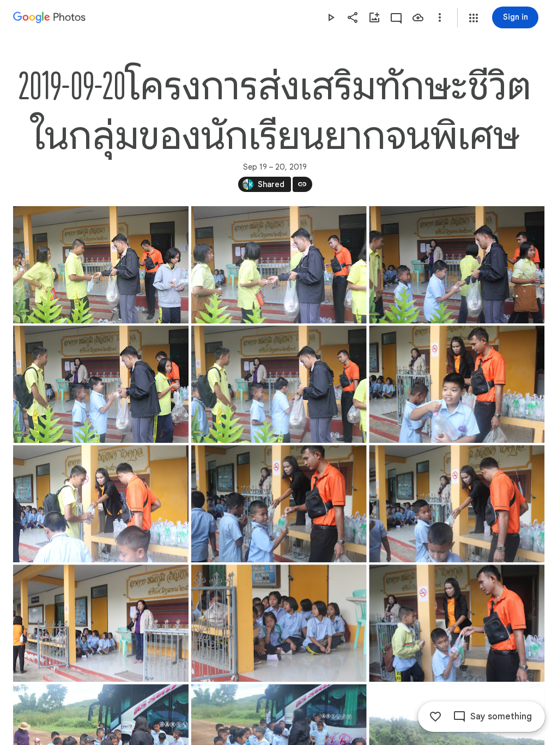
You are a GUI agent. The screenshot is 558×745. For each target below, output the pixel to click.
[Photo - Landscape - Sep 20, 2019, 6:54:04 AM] (279, 264)
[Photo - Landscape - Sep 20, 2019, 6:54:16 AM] (456, 384)
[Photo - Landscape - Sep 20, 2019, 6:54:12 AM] (279, 384)
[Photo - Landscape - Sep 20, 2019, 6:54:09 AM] (456, 264)
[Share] (352, 17)
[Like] (435, 717)
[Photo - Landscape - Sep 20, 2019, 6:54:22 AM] (279, 503)
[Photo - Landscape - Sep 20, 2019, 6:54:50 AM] (101, 623)
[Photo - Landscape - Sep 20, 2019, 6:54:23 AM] (456, 503)
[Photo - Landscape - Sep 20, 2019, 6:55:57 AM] (456, 623)
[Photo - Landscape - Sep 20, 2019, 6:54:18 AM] (101, 503)
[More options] (440, 17)
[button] (473, 18)
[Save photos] (418, 17)
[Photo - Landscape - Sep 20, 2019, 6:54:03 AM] (101, 264)
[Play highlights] (331, 17)
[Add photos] (374, 17)
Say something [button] (501, 716)
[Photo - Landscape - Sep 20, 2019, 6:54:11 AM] (101, 384)
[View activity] (396, 17)
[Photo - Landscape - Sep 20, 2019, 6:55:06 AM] (279, 623)
